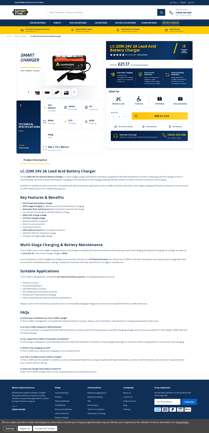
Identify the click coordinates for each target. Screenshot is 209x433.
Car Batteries (101, 23)
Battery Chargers (171, 23)
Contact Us (128, 397)
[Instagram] (158, 3)
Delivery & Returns (95, 397)
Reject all (25, 428)
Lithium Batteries (149, 23)
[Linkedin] (162, 3)
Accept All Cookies (45, 428)
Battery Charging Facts (97, 393)
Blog (125, 405)
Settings (10, 428)
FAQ (89, 401)
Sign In (175, 2)
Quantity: (114, 112)
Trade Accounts (129, 401)
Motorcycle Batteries (125, 23)
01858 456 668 (184, 12)
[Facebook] (155, 3)
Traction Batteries (78, 23)
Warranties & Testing (96, 413)
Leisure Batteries (38, 23)
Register (183, 2)
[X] (165, 3)
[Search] (161, 12)
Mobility (57, 23)
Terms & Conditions (96, 409)
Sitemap (126, 409)
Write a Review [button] (142, 55)
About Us (127, 393)
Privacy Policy (93, 405)
